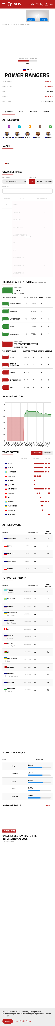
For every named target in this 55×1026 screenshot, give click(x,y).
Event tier (5, 186)
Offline (49, 181)
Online (39, 181)
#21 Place (49, 81)
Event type (32, 177)
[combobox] (27, 191)
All (32, 181)
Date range (6, 177)
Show (48, 805)
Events (46, 112)
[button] (50, 16)
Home (4, 24)
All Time (47, 453)
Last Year (37, 453)
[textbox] (4, 191)
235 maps (49, 86)
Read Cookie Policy (23, 1021)
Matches (33, 112)
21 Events (49, 96)
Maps (21, 112)
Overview (9, 112)
